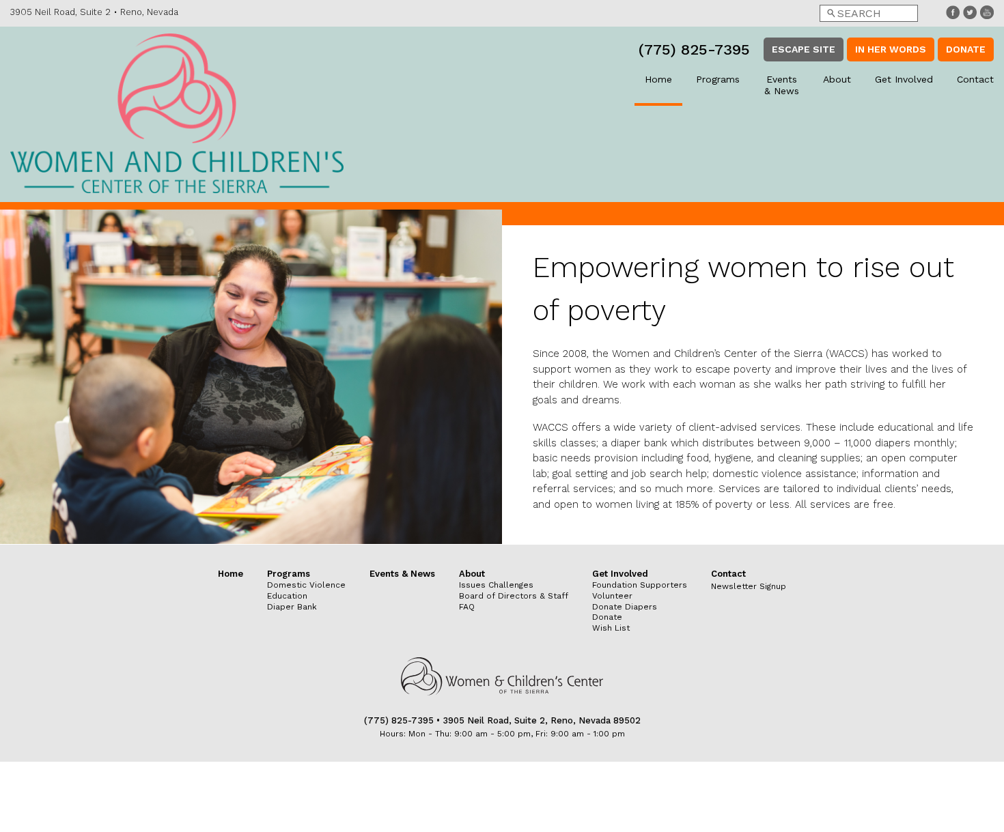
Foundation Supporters (639, 585)
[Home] (177, 114)
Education (287, 596)
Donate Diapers (624, 607)
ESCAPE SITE (803, 49)
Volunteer (612, 596)
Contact (975, 79)
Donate (966, 49)
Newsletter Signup (748, 586)
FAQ (467, 607)
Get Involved (904, 79)
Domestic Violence (306, 585)
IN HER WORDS (890, 49)
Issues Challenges (496, 585)
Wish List (611, 628)
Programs (718, 79)
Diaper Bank (292, 607)
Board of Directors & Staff (513, 596)
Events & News (781, 85)
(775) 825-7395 (694, 49)
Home (658, 79)
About (837, 79)
